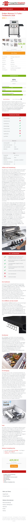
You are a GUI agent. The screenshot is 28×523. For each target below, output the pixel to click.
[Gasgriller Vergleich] (14, 3)
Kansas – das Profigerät (10, 451)
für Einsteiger (15, 450)
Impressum (5, 506)
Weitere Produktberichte (9, 482)
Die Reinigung (7, 479)
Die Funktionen (7, 475)
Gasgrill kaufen (5, 494)
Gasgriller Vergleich (7, 9)
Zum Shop (14, 53)
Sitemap (4, 510)
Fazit (5, 480)
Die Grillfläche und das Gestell (10, 477)
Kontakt (4, 508)
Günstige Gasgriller (6, 496)
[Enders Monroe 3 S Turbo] (14, 29)
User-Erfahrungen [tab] (16, 99)
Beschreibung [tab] (6, 99)
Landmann (7, 453)
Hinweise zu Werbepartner (7, 504)
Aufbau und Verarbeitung (9, 474)
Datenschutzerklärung (7, 502)
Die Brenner (6, 478)
